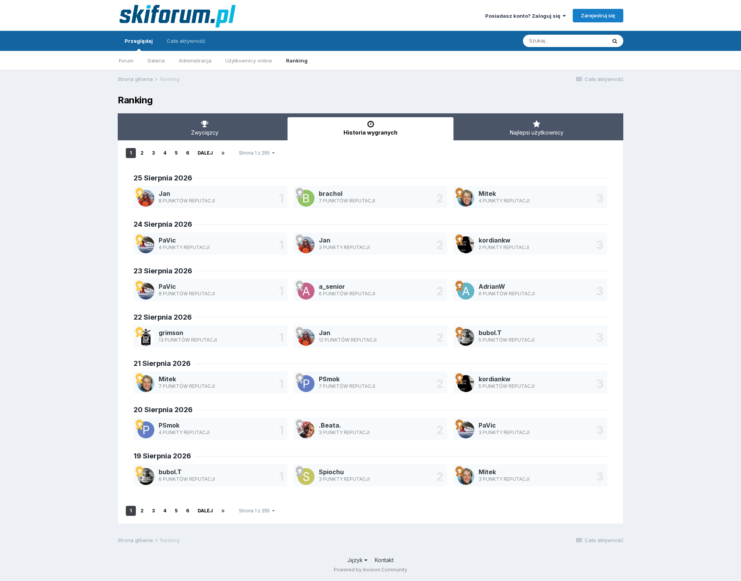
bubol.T (490, 333)
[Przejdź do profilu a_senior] (306, 291)
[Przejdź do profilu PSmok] (306, 383)
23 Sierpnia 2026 (163, 271)
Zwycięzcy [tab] (204, 132)
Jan (164, 193)
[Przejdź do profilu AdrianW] (465, 291)
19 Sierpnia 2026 (162, 456)
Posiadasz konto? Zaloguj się (524, 16)
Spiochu (331, 472)
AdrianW (492, 286)
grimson (171, 333)
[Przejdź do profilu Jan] (145, 198)
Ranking (297, 60)
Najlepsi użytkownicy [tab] (536, 132)
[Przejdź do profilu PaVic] (145, 244)
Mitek (487, 193)
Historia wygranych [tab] (370, 132)
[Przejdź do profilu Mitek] (465, 198)
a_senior (332, 286)
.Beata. (330, 425)
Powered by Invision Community (370, 570)
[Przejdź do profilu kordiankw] (465, 244)
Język (355, 560)
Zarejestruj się (598, 15)
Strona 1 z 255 (255, 153)
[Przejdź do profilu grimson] (145, 337)
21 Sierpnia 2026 (162, 363)
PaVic (167, 240)
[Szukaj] (614, 41)
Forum (126, 60)
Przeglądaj (139, 41)
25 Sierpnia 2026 (163, 178)
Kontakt (384, 560)
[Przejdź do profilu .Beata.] (306, 429)
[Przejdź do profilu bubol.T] (465, 337)
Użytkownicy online (248, 60)
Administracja (195, 60)
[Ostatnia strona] (223, 153)
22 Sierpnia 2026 (163, 317)
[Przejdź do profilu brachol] (306, 198)
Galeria (156, 60)
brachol (330, 193)
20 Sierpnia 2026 (163, 410)
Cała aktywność (186, 41)
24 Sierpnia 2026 (163, 224)
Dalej (205, 153)
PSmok (329, 379)
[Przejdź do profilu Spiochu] (306, 476)
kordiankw (495, 240)
